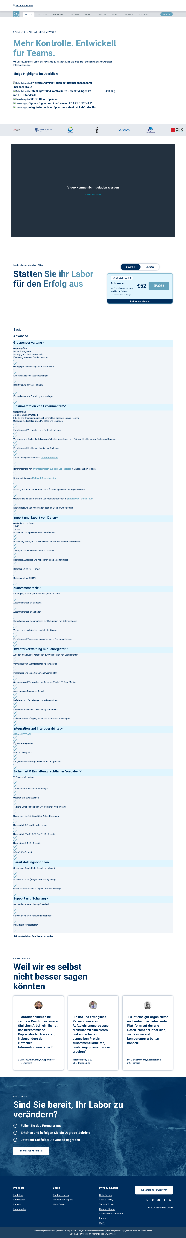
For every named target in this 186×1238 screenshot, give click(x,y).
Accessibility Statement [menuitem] (111, 1213)
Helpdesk (143, 14)
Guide (114, 14)
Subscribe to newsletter (154, 1190)
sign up (166, 14)
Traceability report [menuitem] (63, 1199)
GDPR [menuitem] (102, 1222)
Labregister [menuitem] (19, 1199)
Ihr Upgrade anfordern (31, 1151)
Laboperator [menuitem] (19, 1209)
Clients (89, 14)
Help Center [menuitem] (59, 1204)
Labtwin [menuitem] (17, 1204)
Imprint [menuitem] (102, 1218)
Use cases (74, 14)
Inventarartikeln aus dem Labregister (51, 469)
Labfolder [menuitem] (18, 1195)
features (43, 14)
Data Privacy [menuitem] (105, 1195)
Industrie (130, 267)
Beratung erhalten (159, 286)
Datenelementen (49, 457)
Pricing (102, 14)
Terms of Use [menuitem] (106, 1204)
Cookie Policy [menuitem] (106, 1199)
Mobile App (58, 14)
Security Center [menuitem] (107, 1209)
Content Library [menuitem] (61, 1195)
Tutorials (128, 14)
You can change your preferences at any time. (93, 1234)
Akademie (150, 267)
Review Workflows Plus (80, 498)
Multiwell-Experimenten (44, 478)
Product (28, 14)
